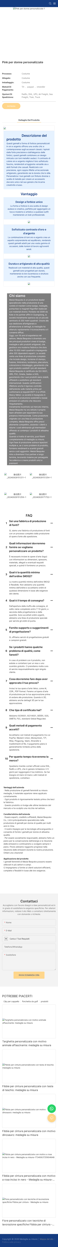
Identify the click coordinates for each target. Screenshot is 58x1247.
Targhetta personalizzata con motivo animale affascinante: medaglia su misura (26, 1043)
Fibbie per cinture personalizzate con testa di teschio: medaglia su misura (27, 1088)
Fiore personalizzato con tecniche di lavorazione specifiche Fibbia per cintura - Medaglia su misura (27, 1222)
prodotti (44, 1001)
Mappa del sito (46, 1239)
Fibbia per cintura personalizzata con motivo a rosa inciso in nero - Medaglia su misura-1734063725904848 (28, 1178)
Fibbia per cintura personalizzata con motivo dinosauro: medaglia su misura (28, 1133)
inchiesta (11, 106)
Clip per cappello (11, 1001)
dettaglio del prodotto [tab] (29, 120)
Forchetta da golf (30, 1001)
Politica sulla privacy (11, 1242)
